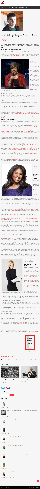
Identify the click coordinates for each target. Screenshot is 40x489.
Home (2, 7)
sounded (10, 150)
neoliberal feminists (34, 319)
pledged (13, 297)
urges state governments (16, 304)
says (1, 306)
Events (16, 7)
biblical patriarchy (34, 282)
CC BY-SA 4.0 (15, 330)
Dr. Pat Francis (20, 222)
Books (9, 7)
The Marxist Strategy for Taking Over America (29, 144)
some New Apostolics (26, 256)
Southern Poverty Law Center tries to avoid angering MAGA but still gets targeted (29, 381)
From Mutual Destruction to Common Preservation (9, 359)
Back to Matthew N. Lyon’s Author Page (7, 356)
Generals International (17, 159)
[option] (10, 374)
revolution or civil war (27, 99)
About (6, 7)
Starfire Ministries (34, 149)
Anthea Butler (18, 113)
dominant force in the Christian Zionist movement (28, 131)
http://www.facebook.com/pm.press (9, 388)
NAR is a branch (18, 52)
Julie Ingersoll (37, 113)
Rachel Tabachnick (24, 113)
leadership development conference (20, 149)
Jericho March (32, 125)
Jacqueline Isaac (22, 209)
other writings (30, 153)
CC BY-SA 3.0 (36, 331)
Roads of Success (14, 210)
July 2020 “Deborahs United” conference (31, 158)
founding (3, 296)
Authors (12, 7)
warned (9, 145)
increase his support (22, 322)
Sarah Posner (14, 113)
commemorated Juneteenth (13, 148)
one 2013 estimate (18, 106)
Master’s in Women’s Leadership (25, 200)
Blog (26, 7)
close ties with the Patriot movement (23, 133)
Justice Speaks (16, 214)
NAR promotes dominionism (15, 55)
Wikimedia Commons (22, 330)
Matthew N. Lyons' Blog (4, 32)
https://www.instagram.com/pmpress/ (4, 388)
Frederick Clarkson (30, 113)
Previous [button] (1, 376)
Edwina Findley (11, 238)
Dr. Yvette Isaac (33, 209)
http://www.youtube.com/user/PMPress (7, 388)
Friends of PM (21, 7)
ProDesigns (37, 487)
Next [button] (38, 376)
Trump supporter (6, 150)
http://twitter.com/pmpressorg (2, 388)
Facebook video (15, 328)
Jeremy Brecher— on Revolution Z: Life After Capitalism (30, 359)
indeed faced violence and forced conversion (8, 211)
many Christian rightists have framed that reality (14, 216)
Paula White (15, 122)
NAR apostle (20, 124)
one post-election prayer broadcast (30, 126)
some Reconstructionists (29, 286)
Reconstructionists (33, 281)
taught (33, 276)
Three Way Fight (3, 40)
